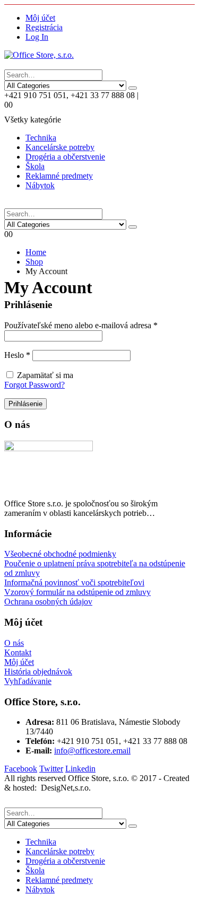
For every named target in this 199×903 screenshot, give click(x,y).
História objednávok (38, 671)
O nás (14, 642)
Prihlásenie (25, 404)
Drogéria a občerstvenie (65, 156)
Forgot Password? (34, 384)
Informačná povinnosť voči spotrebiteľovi (74, 582)
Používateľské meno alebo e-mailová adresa (81, 325)
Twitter (51, 768)
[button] (15, 64)
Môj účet (40, 17)
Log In (36, 36)
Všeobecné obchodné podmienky (60, 553)
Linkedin (80, 768)
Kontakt (17, 652)
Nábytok (40, 185)
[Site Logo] (39, 54)
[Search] (132, 88)
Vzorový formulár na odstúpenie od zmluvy (77, 592)
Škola (35, 166)
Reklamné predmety (59, 175)
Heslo (17, 355)
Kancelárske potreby (59, 147)
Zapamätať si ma (45, 375)
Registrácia (44, 27)
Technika (40, 137)
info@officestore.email (92, 750)
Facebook (20, 768)
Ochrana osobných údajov (48, 601)
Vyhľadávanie (27, 681)
